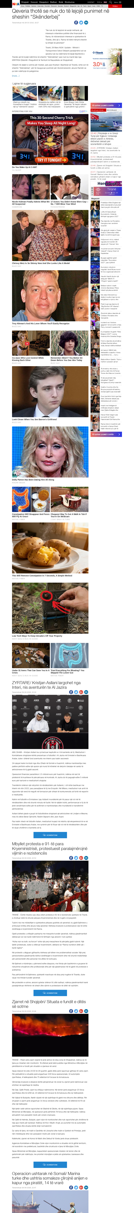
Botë (61, 2)
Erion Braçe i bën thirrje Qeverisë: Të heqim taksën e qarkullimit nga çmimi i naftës (75, 105)
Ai (81, 6)
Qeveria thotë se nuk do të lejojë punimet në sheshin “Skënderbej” (60, 14)
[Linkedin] (86, 24)
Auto (93, 6)
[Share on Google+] (81, 693)
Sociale (60, 6)
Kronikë (47, 6)
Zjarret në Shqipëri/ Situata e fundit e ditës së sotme (49, 1004)
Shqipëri (25, 2)
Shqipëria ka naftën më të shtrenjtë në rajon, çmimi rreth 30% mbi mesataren (50, 104)
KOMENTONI (52, 835)
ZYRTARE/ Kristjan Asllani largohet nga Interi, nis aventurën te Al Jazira (105, 150)
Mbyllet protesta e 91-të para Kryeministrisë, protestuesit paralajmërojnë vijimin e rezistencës (106, 159)
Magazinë (73, 6)
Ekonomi (54, 6)
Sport (89, 6)
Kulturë (66, 6)
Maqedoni (44, 2)
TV (102, 6)
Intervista (40, 6)
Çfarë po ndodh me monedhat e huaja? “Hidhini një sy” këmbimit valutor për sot (25, 105)
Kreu (22, 6)
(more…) (15, 76)
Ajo (78, 6)
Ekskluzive (69, 2)
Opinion (33, 6)
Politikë (27, 6)
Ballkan (53, 2)
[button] (118, 2)
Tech (84, 6)
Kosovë (34, 2)
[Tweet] (81, 24)
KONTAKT (91, 2)
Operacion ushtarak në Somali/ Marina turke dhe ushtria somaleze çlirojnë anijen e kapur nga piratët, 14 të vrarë (50, 1178)
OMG (98, 6)
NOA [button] (99, 2)
